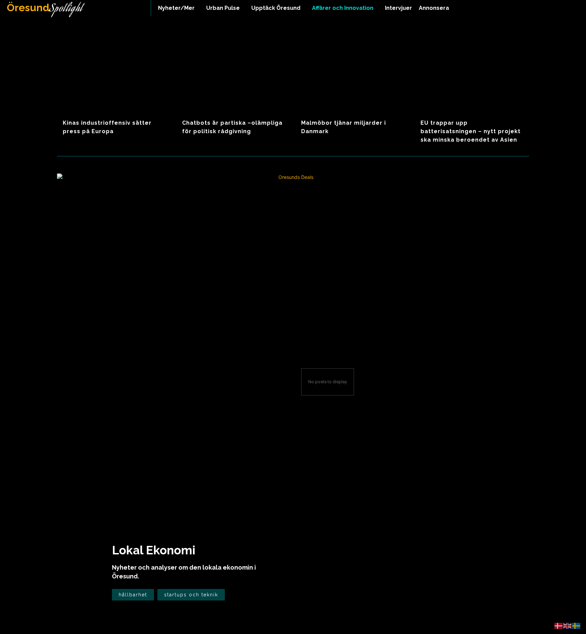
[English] (567, 625)
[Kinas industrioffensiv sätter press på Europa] (114, 73)
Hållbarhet (133, 594)
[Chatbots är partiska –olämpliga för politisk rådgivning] (233, 73)
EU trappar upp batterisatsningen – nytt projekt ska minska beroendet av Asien (471, 131)
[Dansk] (558, 625)
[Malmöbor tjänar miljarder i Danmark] (353, 73)
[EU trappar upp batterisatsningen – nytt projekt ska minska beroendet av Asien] (472, 73)
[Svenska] (576, 625)
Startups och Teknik (191, 594)
